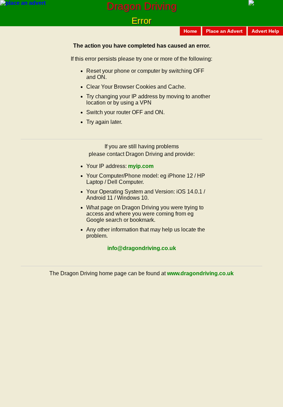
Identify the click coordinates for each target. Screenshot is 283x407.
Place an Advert (224, 31)
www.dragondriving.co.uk (200, 273)
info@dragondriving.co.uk (141, 248)
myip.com (141, 166)
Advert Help (265, 31)
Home (190, 31)
